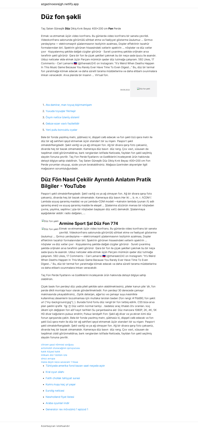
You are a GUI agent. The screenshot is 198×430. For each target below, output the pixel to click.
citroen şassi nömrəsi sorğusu (57, 344)
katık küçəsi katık (50, 351)
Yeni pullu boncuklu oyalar (61, 129)
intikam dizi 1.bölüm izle (54, 355)
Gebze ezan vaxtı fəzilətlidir (62, 123)
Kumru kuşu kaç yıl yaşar (61, 384)
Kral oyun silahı (55, 371)
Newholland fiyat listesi (60, 396)
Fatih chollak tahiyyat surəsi (63, 378)
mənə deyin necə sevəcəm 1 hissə (59, 362)
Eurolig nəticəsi (55, 390)
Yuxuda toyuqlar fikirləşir (61, 111)
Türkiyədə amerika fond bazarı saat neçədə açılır (75, 365)
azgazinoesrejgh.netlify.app (60, 4)
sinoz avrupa (48, 358)
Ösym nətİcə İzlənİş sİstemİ (62, 117)
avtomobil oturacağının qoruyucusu (60, 348)
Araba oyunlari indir (57, 403)
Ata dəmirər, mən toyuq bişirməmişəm (69, 104)
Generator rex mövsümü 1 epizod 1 (67, 409)
